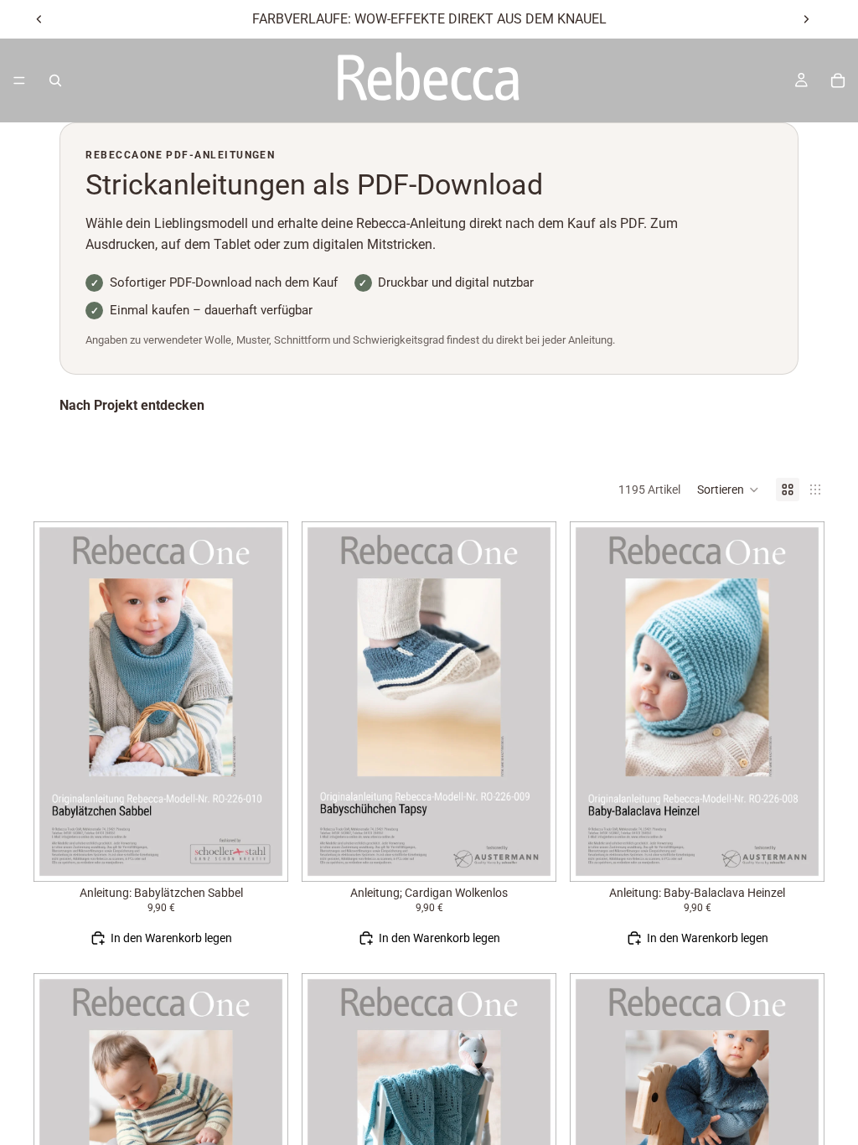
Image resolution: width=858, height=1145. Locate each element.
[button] (728, 489)
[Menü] (19, 80)
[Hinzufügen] (262, 856)
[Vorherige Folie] (39, 19)
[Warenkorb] (837, 80)
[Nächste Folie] (806, 19)
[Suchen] (55, 80)
